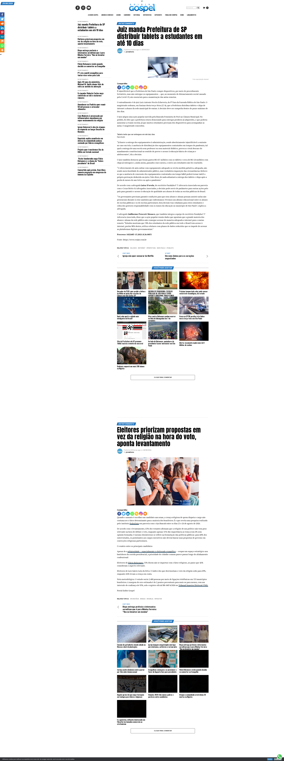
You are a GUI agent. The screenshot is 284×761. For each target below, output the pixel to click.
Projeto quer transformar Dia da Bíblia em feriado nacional (91, 150)
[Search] (198, 8)
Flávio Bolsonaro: (136, 535)
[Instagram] (141, 87)
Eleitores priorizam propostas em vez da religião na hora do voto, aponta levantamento (91, 41)
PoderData (134, 496)
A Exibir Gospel (93, 15)
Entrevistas (147, 15)
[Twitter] (123, 87)
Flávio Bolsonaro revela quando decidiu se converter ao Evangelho (91, 65)
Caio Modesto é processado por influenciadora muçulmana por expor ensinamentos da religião (90, 118)
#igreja (150, 571)
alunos (134, 248)
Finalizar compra (171, 15)
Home (182, 15)
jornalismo (130, 52)
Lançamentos (191, 15)
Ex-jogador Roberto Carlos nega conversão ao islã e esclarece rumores (90, 95)
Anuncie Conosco (107, 15)
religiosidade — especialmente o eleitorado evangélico (152, 524)
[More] (145, 87)
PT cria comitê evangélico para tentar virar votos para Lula (90, 74)
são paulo (161, 248)
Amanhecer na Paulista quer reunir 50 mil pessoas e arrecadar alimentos (92, 106)
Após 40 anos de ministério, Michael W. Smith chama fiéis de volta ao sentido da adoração (91, 84)
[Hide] (1, 54)
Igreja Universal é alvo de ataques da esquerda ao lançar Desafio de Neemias (91, 129)
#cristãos (135, 571)
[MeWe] (2, 37)
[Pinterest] (2, 32)
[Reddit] (2, 23)
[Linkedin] (128, 87)
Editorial (136, 15)
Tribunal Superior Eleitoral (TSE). (193, 558)
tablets (170, 248)
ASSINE (118, 15)
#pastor (158, 571)
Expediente (158, 15)
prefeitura (151, 248)
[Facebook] (119, 87)
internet (142, 248)
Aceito (270, 759)
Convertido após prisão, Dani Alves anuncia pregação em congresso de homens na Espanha (92, 172)
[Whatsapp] (132, 87)
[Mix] (2, 41)
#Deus (143, 571)
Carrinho (127, 15)
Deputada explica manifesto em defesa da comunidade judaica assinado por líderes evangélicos (91, 140)
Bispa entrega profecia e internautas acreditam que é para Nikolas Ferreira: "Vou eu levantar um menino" (91, 53)
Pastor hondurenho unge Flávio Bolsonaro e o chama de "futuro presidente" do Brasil (90, 160)
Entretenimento (83, 21)
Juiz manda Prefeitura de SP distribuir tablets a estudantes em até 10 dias (91, 27)
